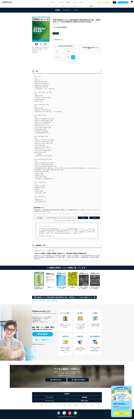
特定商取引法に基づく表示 (61, 404)
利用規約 (41, 404)
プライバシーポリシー (49, 404)
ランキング (75, 2)
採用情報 (84, 397)
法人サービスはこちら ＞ (38, 344)
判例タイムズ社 (38, 50)
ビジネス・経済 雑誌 (40, 6)
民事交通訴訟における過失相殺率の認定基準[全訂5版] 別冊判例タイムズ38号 (67, 6)
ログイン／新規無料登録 (123, 2)
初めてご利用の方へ (42, 340)
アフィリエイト (49, 397)
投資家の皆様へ (84, 404)
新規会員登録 (43, 334)
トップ (33, 6)
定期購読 (57, 10)
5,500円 (68, 51)
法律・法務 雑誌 (48, 6)
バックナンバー (86, 6)
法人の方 (81, 2)
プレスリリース (49, 400)
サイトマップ (91, 404)
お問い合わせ (84, 400)
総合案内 (67, 393)
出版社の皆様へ (76, 404)
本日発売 (68, 2)
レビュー (76, 10)
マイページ (53, 2)
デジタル (58, 57)
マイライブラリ (61, 2)
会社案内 (69, 404)
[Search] (114, 2)
